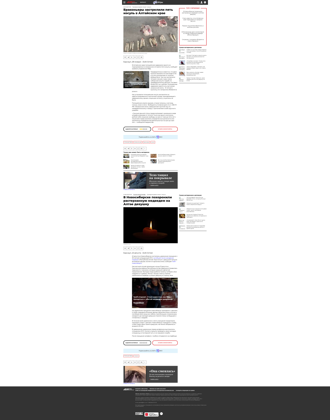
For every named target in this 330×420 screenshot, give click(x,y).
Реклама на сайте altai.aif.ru (158, 388)
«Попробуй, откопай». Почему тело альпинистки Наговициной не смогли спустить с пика (195, 62)
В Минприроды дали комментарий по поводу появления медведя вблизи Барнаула (193, 33)
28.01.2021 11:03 (127, 7)
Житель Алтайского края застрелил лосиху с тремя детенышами (138, 167)
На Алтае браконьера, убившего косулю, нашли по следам (166, 155)
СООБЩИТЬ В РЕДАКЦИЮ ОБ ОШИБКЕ (185, 390)
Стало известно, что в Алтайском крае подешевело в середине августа (192, 20)
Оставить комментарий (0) (165, 129)
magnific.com (127, 244)
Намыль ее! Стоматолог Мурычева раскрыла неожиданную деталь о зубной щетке (195, 227)
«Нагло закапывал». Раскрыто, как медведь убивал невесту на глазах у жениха (196, 68)
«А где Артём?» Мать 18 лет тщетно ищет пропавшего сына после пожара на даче (195, 221)
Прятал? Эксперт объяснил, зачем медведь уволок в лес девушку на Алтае (195, 79)
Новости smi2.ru (129, 189)
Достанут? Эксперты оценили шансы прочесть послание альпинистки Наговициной (196, 57)
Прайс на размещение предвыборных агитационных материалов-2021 (154, 390)
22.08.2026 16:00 (127, 194)
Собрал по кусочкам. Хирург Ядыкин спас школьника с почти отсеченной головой (196, 51)
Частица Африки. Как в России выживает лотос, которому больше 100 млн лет (195, 199)
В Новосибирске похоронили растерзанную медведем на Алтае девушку (193, 13)
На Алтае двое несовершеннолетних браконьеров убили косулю (138, 161)
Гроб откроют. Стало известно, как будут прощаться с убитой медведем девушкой (152, 298)
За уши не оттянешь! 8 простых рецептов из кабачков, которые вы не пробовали (196, 216)
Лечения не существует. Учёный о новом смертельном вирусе (195, 203)
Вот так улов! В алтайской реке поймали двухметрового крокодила (166, 161)
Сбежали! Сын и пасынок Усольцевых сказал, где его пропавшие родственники (196, 210)
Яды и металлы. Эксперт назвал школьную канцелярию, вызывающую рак (194, 74)
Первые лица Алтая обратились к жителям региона (193, 26)
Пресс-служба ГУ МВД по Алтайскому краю (135, 53)
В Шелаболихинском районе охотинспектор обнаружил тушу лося (139, 156)
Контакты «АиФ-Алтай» (141, 388)
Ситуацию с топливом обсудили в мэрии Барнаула (193, 40)
